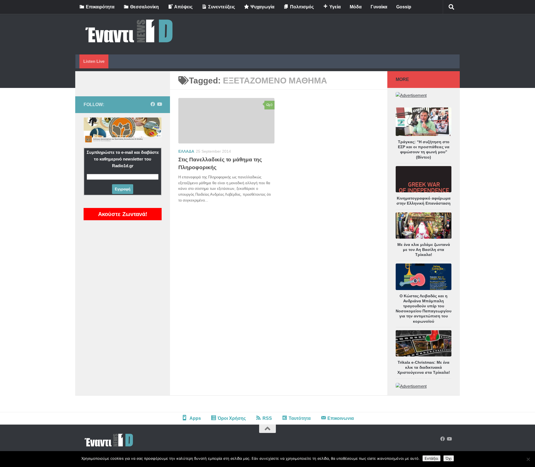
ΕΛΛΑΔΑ (186, 151)
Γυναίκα (379, 6)
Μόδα (356, 6)
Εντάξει (431, 458)
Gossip (403, 6)
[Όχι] (528, 459)
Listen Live (93, 61)
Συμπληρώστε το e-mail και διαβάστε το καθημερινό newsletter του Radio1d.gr (123, 159)
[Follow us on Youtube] (159, 104)
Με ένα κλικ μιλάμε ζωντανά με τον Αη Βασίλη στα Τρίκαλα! (423, 249)
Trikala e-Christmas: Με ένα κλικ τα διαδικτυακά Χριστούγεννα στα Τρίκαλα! (423, 367)
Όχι (449, 458)
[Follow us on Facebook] (152, 104)
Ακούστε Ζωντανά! (122, 214)
